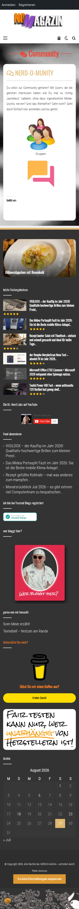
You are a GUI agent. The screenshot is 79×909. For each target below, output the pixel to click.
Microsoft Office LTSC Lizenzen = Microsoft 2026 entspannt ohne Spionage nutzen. (52, 372)
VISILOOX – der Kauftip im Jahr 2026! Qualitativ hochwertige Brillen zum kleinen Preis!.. (51, 305)
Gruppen (41, 154)
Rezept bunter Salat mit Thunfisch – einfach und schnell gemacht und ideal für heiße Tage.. (52, 339)
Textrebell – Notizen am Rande (25, 631)
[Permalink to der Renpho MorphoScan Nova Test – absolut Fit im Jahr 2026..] (14, 363)
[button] (7, 901)
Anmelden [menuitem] (8, 5)
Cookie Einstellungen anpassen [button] (39, 879)
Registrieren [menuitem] (27, 5)
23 (70, 814)
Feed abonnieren (12, 433)
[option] (39, 258)
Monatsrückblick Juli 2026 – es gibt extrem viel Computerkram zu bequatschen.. (39, 489)
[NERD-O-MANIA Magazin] (39, 22)
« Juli (7, 840)
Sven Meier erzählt (16, 624)
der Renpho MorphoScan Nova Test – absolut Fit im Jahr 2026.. (48, 357)
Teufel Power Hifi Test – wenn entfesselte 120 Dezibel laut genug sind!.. (51, 387)
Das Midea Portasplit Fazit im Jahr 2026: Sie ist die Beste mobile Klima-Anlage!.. (50, 322)
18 (19, 814)
